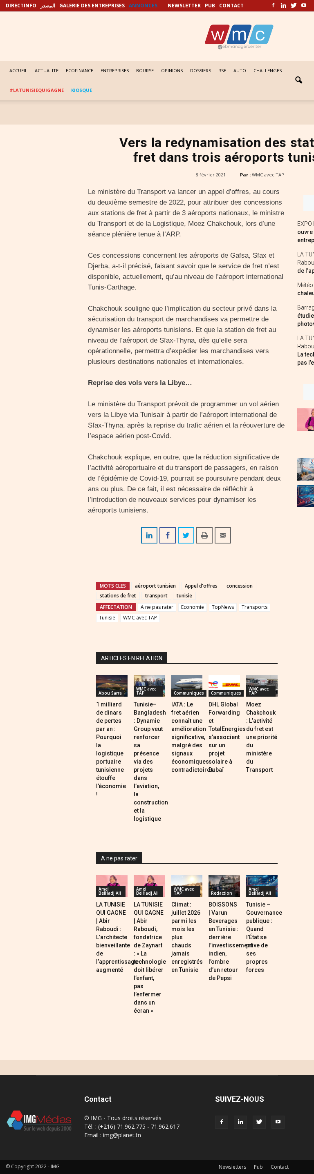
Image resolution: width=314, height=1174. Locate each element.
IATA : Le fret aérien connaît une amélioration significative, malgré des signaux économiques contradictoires (192, 737)
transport (156, 595)
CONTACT (231, 5)
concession (240, 585)
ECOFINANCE (79, 70)
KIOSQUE (81, 90)
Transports (254, 607)
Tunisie (107, 617)
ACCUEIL (18, 70)
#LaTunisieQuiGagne (36, 90)
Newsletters (232, 1166)
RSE (222, 70)
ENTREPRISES (115, 70)
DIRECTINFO (21, 5)
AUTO (239, 70)
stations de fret (118, 595)
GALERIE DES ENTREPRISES (92, 5)
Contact (280, 1166)
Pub (258, 1166)
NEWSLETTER (184, 5)
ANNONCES (143, 5)
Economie (192, 607)
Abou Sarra (110, 693)
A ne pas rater (157, 607)
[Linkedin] (283, 5)
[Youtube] (303, 5)
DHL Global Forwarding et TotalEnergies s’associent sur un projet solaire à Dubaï (227, 737)
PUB (210, 5)
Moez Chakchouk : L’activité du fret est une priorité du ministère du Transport (261, 737)
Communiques (189, 693)
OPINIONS (172, 70)
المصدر (47, 5)
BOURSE (145, 70)
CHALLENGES (267, 70)
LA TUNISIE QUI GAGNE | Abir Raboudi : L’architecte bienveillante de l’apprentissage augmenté (117, 937)
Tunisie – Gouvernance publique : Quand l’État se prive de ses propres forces (264, 937)
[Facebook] (273, 5)
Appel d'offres (201, 585)
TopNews (223, 607)
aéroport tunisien (155, 585)
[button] (298, 80)
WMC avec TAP (268, 175)
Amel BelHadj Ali (110, 891)
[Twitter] (293, 5)
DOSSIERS (200, 70)
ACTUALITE (46, 70)
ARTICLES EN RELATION (131, 658)
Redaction (221, 893)
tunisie (184, 595)
